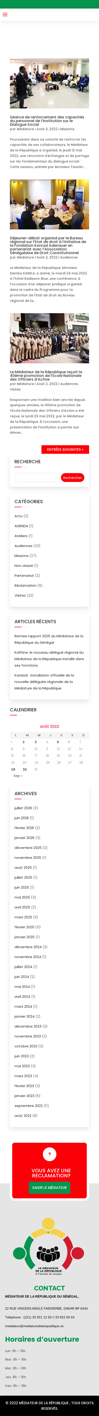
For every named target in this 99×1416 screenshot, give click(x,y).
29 (13, 769)
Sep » (18, 775)
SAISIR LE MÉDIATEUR (49, 1187)
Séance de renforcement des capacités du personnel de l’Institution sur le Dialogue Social (47, 120)
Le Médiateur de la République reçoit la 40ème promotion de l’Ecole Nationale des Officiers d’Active (46, 375)
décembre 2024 (28, 946)
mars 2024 (23, 1006)
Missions (67, 129)
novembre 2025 (28, 857)
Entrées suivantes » (65, 449)
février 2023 (24, 1085)
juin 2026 (22, 817)
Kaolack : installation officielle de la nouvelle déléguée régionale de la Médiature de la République (44, 682)
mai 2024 (22, 986)
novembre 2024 (28, 956)
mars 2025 (23, 917)
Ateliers (21, 535)
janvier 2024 (25, 1016)
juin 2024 (22, 976)
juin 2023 (22, 1056)
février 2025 (24, 927)
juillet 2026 (23, 808)
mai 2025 (22, 897)
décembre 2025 (28, 847)
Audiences (69, 257)
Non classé (24, 565)
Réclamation (25, 585)
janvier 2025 (25, 937)
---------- (51, 4)
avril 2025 (22, 907)
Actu (19, 516)
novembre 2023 (28, 1036)
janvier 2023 (24, 1095)
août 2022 (23, 1115)
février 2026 (24, 827)
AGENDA (21, 525)
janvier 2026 (24, 837)
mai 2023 (22, 1066)
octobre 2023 (26, 1046)
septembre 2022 (29, 1105)
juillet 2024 (23, 966)
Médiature (25, 129)
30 (25, 769)
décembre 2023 (28, 1026)
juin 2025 (22, 887)
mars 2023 (23, 1075)
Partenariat (24, 575)
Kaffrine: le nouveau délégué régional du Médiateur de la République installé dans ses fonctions (49, 659)
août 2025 (23, 867)
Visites (15, 389)
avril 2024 (22, 996)
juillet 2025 (23, 877)
